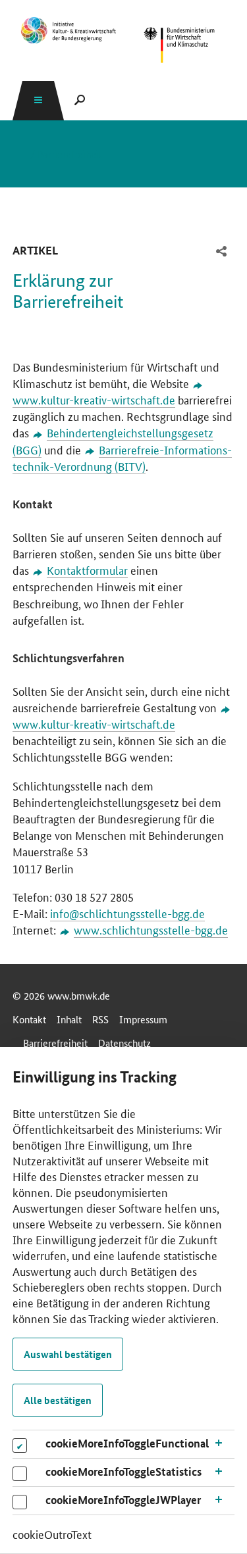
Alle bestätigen (58, 1400)
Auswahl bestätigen (68, 1354)
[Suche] (80, 100)
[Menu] (38, 100)
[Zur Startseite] (68, 30)
